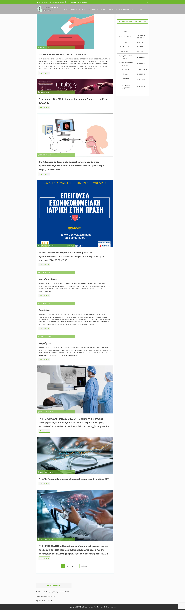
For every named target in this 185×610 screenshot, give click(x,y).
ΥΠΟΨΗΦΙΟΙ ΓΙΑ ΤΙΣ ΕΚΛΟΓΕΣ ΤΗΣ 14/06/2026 (62, 54)
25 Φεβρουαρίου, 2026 (46, 246)
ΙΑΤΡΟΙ (102, 9)
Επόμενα (84, 566)
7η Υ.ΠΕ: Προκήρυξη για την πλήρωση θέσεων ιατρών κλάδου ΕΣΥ (74, 478)
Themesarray (111, 607)
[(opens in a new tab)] (75, 93)
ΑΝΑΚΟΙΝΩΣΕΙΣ (94, 9)
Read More (43, 73)
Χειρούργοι (45, 343)
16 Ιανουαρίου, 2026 (46, 412)
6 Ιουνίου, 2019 (44, 272)
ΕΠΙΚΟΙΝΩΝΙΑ (113, 9)
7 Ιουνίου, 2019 (44, 303)
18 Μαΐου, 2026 (44, 47)
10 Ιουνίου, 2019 (45, 336)
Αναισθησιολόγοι (48, 279)
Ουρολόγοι (44, 310)
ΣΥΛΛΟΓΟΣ (72, 9)
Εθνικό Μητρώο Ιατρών (126, 9)
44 (77, 566)
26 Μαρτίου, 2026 (45, 155)
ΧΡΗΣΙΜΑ (82, 9)
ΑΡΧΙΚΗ (64, 9)
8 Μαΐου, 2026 (44, 92)
